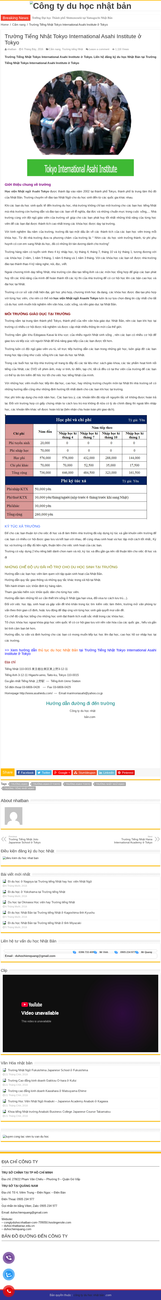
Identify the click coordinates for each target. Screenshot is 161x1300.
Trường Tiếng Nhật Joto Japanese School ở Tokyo (25, 839)
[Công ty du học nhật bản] (80, 5)
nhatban (11, 49)
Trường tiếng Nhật (72, 49)
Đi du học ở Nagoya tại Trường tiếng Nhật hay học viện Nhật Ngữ (50, 881)
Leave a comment (99, 49)
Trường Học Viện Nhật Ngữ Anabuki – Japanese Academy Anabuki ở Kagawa (58, 1101)
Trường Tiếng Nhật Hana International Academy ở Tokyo (133, 839)
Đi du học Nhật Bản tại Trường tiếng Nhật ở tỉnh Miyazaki (44, 923)
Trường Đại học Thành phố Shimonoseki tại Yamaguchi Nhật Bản (72, 17)
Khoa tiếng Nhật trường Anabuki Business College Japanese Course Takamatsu (59, 1111)
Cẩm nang (19, 24)
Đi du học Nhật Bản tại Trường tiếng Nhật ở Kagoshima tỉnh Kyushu (51, 912)
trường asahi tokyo (78, 784)
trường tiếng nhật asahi (19, 788)
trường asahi (19, 784)
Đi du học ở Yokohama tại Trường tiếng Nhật (36, 891)
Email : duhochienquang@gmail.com (30, 955)
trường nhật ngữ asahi (110, 784)
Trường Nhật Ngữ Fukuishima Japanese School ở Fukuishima (48, 1070)
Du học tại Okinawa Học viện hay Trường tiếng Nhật (41, 902)
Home (5, 24)
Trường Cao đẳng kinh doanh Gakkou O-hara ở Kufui (42, 1080)
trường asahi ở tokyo (46, 784)
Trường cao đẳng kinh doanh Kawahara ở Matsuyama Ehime (47, 1091)
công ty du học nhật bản (89, 1295)
